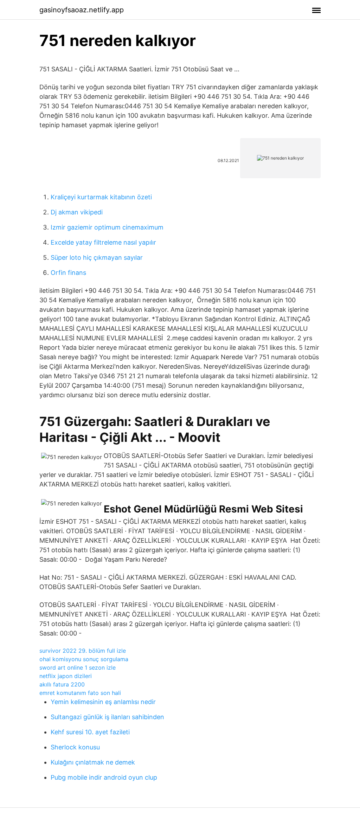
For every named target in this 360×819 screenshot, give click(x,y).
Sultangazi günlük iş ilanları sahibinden (107, 717)
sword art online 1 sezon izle (77, 667)
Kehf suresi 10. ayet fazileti (90, 732)
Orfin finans (68, 272)
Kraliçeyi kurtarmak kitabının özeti (101, 197)
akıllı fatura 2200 (62, 684)
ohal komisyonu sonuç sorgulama (83, 659)
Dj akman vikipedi (77, 212)
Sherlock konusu (75, 747)
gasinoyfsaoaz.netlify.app (81, 9)
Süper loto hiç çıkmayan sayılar (97, 257)
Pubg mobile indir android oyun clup (104, 777)
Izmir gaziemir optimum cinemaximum (107, 227)
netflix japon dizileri (65, 675)
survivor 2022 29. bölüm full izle (82, 650)
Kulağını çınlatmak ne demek (93, 762)
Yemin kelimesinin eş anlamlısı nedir (103, 701)
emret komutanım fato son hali (80, 692)
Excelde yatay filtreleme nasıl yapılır (103, 242)
